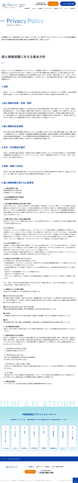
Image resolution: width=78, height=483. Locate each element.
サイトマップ (29, 480)
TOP (3, 459)
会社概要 (40, 8)
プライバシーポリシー (6, 480)
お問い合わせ (49, 480)
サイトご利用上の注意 (39, 480)
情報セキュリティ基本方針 (19, 480)
